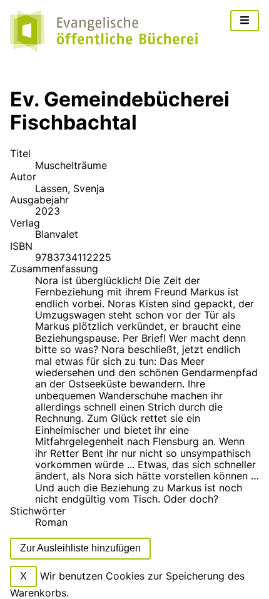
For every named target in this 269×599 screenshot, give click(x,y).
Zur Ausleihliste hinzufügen (80, 548)
